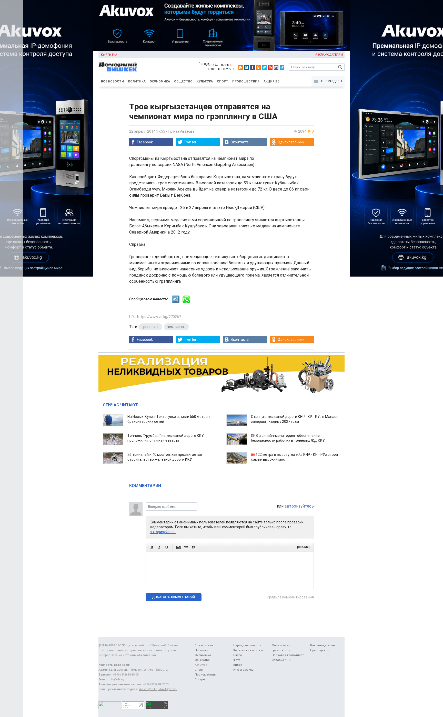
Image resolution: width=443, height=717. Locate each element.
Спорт (222, 81)
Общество (183, 81)
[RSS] (240, 67)
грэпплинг (150, 327)
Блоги (237, 655)
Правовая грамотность (289, 655)
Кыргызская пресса (248, 650)
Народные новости (247, 645)
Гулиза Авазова (181, 131)
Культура (205, 81)
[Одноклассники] (258, 67)
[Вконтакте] (246, 67)
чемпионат (176, 327)
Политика (137, 81)
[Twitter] (264, 67)
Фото (236, 660)
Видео (238, 665)
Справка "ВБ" (281, 660)
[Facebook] (252, 67)
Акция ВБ (271, 81)
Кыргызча (109, 54)
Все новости (112, 81)
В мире (200, 679)
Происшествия (245, 81)
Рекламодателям (329, 54)
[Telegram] (282, 67)
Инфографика (243, 669)
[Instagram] (276, 67)
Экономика (160, 81)
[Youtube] (270, 67)
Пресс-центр (319, 650)
